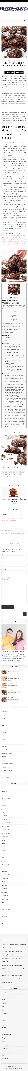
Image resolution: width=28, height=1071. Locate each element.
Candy (3, 729)
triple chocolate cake (11, 237)
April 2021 (4, 850)
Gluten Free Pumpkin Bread (14, 671)
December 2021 (5, 822)
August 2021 (4, 836)
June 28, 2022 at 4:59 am (6, 530)
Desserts (17, 60)
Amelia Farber (6, 480)
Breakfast (3, 722)
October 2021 (5, 829)
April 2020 (4, 892)
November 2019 (5, 909)
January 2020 (4, 902)
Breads (3, 718)
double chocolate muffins (19, 244)
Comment (4, 582)
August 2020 (4, 878)
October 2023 (5, 802)
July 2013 (3, 923)
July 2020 (3, 881)
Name (3, 554)
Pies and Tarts (5, 767)
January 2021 (4, 861)
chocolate (4, 472)
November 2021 (5, 826)
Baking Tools (4, 711)
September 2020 (5, 875)
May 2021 (4, 847)
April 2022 (4, 816)
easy (3, 476)
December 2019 (5, 906)
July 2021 (3, 840)
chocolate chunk (20, 472)
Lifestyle (3, 756)
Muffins (3, 760)
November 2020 (5, 868)
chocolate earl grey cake (13, 241)
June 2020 (4, 885)
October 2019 (5, 913)
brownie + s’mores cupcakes (8, 248)
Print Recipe (20, 72)
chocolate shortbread (7, 246)
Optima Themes (18, 1068)
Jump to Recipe (10, 72)
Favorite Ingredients (6, 753)
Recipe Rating (5, 577)
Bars (2, 715)
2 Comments (23, 480)
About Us (6, 656)
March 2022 (4, 819)
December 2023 (5, 798)
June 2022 (4, 809)
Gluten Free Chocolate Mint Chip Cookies (14, 693)
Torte (2, 774)
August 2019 (4, 920)
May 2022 (4, 812)
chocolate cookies (6, 474)
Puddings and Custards (7, 770)
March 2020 (4, 895)
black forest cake (19, 246)
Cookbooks (4, 732)
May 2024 (4, 795)
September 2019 (5, 916)
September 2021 (5, 833)
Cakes (3, 725)
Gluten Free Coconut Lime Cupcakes (13, 679)
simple (8, 476)
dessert (19, 474)
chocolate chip (12, 472)
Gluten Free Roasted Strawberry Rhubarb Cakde (14, 686)
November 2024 (5, 788)
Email (3, 562)
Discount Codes (5, 749)
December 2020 (5, 864)
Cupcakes (3, 739)
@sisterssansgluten (10, 430)
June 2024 (4, 791)
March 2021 (4, 854)
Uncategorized (5, 777)
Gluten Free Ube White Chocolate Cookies (13, 699)
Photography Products (7, 763)
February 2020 (5, 899)
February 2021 (5, 857)
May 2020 (4, 888)
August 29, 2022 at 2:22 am (7, 515)
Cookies (10, 60)
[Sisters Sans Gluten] (14, 9)
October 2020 (5, 871)
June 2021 (4, 843)
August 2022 (4, 805)
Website (3, 569)
